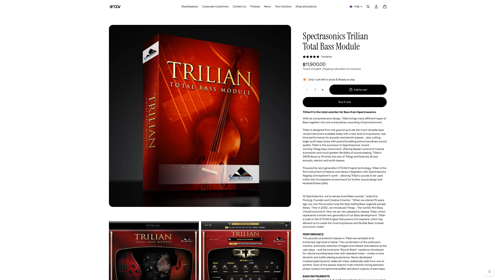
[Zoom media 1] (200, 116)
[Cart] (385, 6)
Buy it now (344, 102)
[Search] (368, 6)
